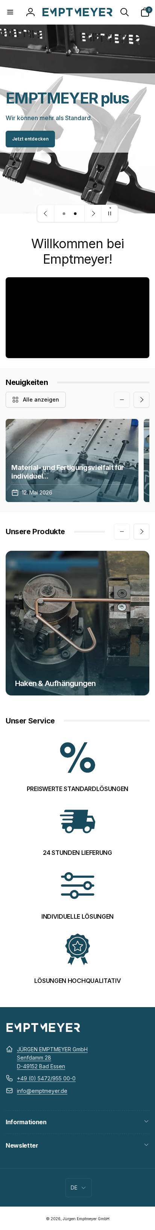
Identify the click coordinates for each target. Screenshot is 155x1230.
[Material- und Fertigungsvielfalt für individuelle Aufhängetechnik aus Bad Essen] (72, 460)
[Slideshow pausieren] (109, 213)
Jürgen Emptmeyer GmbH (86, 1218)
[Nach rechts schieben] (141, 400)
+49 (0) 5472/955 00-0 (46, 1078)
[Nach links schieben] (122, 400)
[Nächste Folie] (93, 213)
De (74, 1187)
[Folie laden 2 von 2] (75, 213)
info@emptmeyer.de (42, 1091)
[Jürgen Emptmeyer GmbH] (43, 1031)
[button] (10, 12)
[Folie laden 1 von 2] (64, 213)
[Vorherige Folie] (46, 213)
